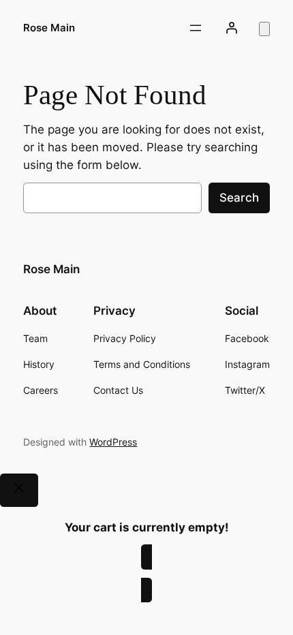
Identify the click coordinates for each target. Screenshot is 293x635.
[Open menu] (195, 28)
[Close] (19, 491)
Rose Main (49, 28)
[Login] (231, 28)
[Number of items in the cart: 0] (264, 29)
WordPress (113, 442)
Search (239, 197)
